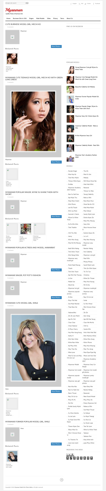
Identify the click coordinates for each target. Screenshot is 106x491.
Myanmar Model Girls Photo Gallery (24, 487)
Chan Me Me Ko (89, 322)
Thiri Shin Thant (73, 272)
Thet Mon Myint (73, 178)
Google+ (75, 3)
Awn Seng (87, 316)
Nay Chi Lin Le (72, 396)
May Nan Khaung (89, 239)
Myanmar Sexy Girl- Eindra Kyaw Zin (87, 116)
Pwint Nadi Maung (74, 265)
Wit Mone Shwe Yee (90, 181)
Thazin (70, 268)
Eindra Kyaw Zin (89, 217)
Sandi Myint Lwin (89, 265)
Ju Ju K (86, 236)
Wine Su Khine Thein (90, 430)
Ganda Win (87, 329)
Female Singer (72, 171)
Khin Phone (72, 204)
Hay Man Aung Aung (75, 332)
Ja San (70, 278)
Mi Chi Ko (87, 285)
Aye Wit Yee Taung (89, 319)
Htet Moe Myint (89, 207)
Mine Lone (71, 352)
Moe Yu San (87, 174)
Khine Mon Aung (89, 339)
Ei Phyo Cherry (73, 329)
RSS (82, 3)
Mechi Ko (71, 285)
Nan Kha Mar (72, 386)
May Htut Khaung (89, 346)
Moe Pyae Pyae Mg (90, 352)
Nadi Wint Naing (73, 248)
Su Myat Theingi (89, 416)
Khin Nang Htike (73, 255)
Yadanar (86, 433)
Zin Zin (86, 312)
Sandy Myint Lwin (89, 214)
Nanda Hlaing (88, 390)
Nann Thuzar (72, 393)
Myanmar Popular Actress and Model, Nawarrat (30, 248)
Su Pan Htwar (88, 304)
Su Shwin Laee (88, 423)
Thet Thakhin (72, 227)
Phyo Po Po (72, 400)
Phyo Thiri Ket (72, 300)
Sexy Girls (87, 224)
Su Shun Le (87, 420)
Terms (62, 18)
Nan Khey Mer (88, 386)
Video (49, 18)
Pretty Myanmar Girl (90, 403)
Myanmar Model (73, 364)
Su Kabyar (87, 413)
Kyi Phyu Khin (72, 346)
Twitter (89, 3)
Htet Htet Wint (88, 184)
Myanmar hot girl (73, 288)
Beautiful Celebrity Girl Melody (85, 87)
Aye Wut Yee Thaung (74, 275)
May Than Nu (72, 349)
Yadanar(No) (72, 312)
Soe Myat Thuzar (89, 410)
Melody (86, 178)
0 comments (10, 27)
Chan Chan (71, 322)
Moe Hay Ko (72, 174)
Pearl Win (87, 258)
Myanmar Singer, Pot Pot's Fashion (23, 275)
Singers (31, 18)
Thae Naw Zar (72, 307)
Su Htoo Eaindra (73, 413)
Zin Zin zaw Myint (74, 316)
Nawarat (86, 187)
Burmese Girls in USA (19, 18)
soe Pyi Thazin (72, 207)
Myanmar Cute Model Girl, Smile (21, 303)
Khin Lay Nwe (72, 211)
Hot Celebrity (88, 252)
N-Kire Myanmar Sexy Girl (83, 135)
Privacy (55, 18)
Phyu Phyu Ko (88, 400)
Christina (86, 275)
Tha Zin (86, 171)
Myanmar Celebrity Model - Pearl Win (87, 145)
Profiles (70, 184)
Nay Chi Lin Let (88, 297)
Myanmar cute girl (89, 255)
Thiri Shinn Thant (73, 252)
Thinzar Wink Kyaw (74, 181)
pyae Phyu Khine (89, 443)
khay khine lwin (88, 439)
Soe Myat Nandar (74, 304)
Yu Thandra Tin (73, 439)
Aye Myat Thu (72, 197)
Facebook (97, 3)
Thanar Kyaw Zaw (74, 426)
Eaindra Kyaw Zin (89, 233)
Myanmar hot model (74, 370)
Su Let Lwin (71, 416)
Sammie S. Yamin (73, 214)
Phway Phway (88, 262)
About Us (70, 18)
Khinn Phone (88, 342)
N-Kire (70, 297)
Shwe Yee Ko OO (89, 204)
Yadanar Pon (88, 436)
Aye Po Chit (72, 319)
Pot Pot (70, 403)
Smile (85, 300)
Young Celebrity (88, 194)
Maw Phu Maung (89, 221)
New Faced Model (89, 396)
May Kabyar (87, 211)
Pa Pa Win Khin (73, 224)
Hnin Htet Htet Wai (90, 332)
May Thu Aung (88, 349)
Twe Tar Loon (88, 426)
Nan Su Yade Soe (73, 390)
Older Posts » (61, 479)
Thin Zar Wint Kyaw (90, 268)
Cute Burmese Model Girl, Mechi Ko (23, 24)
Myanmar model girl (90, 288)
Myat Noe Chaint (73, 201)
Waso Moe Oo (73, 430)
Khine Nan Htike (73, 342)
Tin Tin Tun (87, 272)
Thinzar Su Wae (89, 191)
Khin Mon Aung (73, 239)
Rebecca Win (88, 406)
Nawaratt (87, 393)
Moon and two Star (90, 356)
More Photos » (56, 46)
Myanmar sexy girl (74, 381)
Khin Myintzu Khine (90, 336)
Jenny (70, 236)
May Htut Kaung (89, 281)
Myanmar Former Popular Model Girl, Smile (27, 422)
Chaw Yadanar (72, 326)
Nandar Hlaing (88, 248)
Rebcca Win (87, 197)
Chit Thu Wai (72, 233)
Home (8, 18)
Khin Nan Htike (73, 339)
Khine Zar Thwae (89, 278)
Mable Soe (71, 281)
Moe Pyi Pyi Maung (74, 243)
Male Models (40, 18)
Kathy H (70, 336)
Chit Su (86, 326)
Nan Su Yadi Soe (73, 194)
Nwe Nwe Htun (89, 201)
